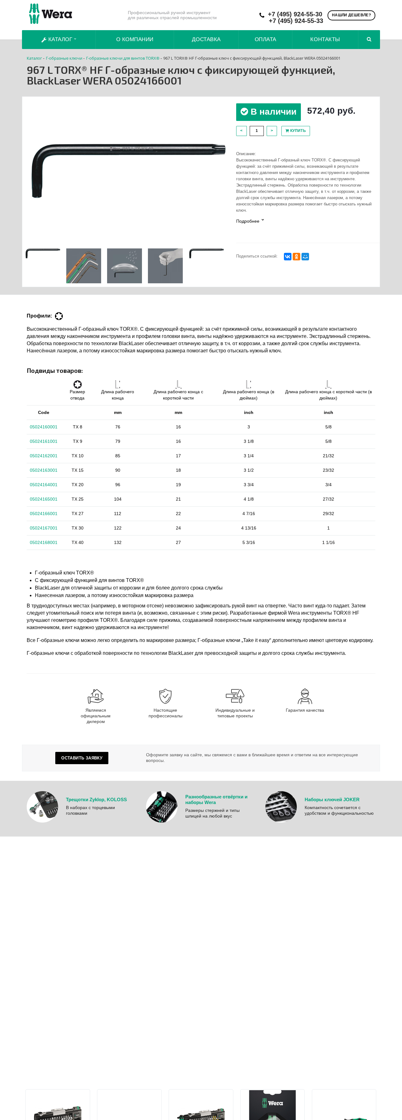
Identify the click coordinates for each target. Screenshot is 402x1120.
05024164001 (43, 484)
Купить (297, 130)
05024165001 (43, 499)
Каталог (60, 39)
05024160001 (43, 426)
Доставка (206, 39)
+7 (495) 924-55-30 (295, 14)
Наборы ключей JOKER (332, 799)
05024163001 (43, 470)
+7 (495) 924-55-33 (296, 21)
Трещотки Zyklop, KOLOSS (96, 799)
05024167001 (43, 527)
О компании (135, 39)
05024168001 (43, 542)
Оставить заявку (81, 758)
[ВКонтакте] (287, 256)
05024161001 (43, 441)
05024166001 (43, 513)
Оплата (265, 39)
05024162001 (43, 455)
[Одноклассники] (296, 256)
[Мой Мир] (305, 256)
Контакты (325, 39)
